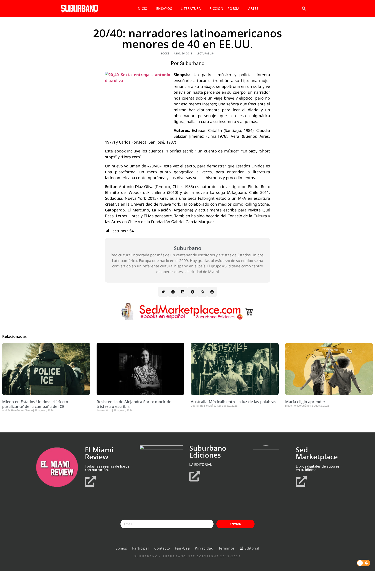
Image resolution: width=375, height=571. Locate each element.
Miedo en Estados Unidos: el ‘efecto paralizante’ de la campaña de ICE (35, 404)
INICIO (142, 8)
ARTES (253, 8)
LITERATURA (191, 8)
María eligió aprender (305, 401)
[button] (303, 8)
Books (165, 53)
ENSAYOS (164, 8)
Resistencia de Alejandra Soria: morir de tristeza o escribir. (134, 404)
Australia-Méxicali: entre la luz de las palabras (233, 401)
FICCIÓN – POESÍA (225, 8)
